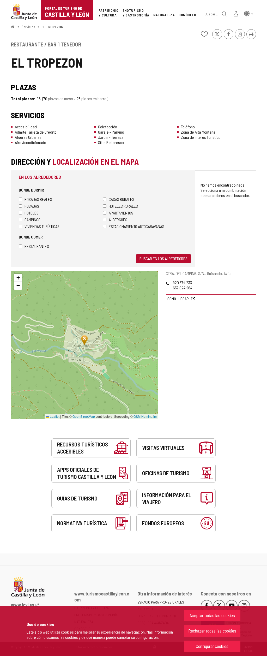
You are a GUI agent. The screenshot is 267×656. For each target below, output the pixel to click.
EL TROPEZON (52, 27)
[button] (248, 13)
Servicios (28, 27)
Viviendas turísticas (42, 226)
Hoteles (32, 212)
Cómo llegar (178, 298)
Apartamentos (121, 212)
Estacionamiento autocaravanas (136, 226)
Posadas (32, 206)
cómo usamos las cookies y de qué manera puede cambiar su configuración (97, 637)
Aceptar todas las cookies (212, 615)
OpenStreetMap (83, 416)
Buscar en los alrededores (163, 258)
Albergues (118, 219)
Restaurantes (37, 246)
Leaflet (54, 416)
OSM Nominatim (145, 416)
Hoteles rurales (123, 206)
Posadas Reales (38, 199)
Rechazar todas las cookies (212, 631)
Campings (32, 219)
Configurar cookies (212, 646)
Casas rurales (121, 199)
